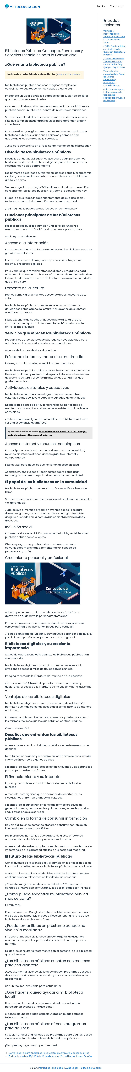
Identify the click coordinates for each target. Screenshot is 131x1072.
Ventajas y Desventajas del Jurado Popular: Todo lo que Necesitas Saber (114, 36)
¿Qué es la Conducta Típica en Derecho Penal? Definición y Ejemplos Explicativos (114, 63)
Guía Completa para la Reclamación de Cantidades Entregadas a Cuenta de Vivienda (114, 95)
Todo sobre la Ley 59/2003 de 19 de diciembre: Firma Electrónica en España (50, 1056)
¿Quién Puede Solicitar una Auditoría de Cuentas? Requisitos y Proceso (114, 50)
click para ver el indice (68, 74)
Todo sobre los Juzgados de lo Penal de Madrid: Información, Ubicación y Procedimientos (113, 78)
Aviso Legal (71, 1067)
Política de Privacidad (50, 1067)
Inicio (101, 6)
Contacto (116, 6)
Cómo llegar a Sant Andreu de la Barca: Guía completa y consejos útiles (49, 1053)
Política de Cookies (91, 1067)
